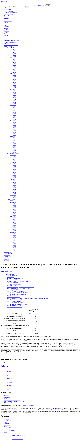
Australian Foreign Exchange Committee (14, 401)
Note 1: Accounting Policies (14, 284)
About (11, 200)
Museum (6, 398)
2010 (14, 75)
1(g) (30, 313)
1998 (14, 93)
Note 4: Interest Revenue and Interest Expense (18, 288)
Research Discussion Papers (11, 45)
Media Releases (8, 21)
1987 (14, 110)
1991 (14, 103)
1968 (14, 140)
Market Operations (8, 11)
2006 (14, 80)
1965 (14, 145)
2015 (14, 66)
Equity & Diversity (11, 199)
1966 (14, 143)
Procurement (7, 425)
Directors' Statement (12, 275)
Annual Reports (8, 46)
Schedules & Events (9, 428)
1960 (14, 152)
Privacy (6, 422)
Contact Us (6, 35)
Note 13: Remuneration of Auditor (15, 301)
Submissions (7, 255)
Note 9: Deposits (11, 295)
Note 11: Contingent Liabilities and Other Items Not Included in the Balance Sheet (27, 298)
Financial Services (8, 17)
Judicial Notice (7, 420)
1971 (14, 135)
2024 (14, 52)
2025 (14, 50)
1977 (14, 126)
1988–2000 (13, 232)
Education (6, 31)
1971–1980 (13, 120)
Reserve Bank (10, 47)
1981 (14, 119)
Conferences (7, 259)
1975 (14, 129)
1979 (14, 123)
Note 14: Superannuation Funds (15, 302)
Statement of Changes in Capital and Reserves (18, 281)
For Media (6, 419)
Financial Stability (8, 14)
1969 (14, 139)
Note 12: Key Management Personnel (16, 300)
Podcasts (6, 258)
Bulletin (6, 43)
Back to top (6, 356)
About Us (6, 18)
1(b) (30, 326)
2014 (14, 67)
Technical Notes (8, 253)
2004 (14, 83)
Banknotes (6, 15)
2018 (14, 62)
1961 (14, 150)
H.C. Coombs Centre (9, 403)
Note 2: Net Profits (11, 285)
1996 (14, 96)
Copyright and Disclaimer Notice (59, 408)
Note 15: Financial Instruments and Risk (17, 304)
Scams (5, 432)
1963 (14, 148)
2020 (14, 59)
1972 (14, 133)
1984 (14, 115)
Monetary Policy (8, 9)
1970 (14, 138)
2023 (14, 53)
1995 (14, 98)
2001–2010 (13, 73)
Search (26, 7)
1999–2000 (13, 195)
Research (6, 28)
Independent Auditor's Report (14, 307)
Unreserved (7, 397)
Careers (6, 32)
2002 (14, 86)
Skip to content (4, 1)
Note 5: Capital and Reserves (14, 290)
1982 (14, 118)
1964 (14, 146)
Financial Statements (9, 274)
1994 (14, 99)
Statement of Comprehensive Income (16, 278)
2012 (14, 70)
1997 (14, 95)
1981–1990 (13, 105)
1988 (14, 109)
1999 (14, 92)
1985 (14, 113)
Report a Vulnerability (9, 430)
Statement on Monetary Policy (11, 40)
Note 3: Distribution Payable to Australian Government (20, 287)
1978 (14, 125)
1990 (14, 106)
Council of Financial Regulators (12, 400)
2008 (14, 78)
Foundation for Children (29, 405)
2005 (14, 82)
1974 (14, 130)
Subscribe (3, 362)
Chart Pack (6, 26)
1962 (14, 149)
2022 (14, 55)
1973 (14, 132)
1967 (14, 142)
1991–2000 (13, 89)
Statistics (6, 25)
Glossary (6, 426)
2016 (14, 65)
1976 (14, 128)
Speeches (6, 22)
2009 (14, 76)
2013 (14, 69)
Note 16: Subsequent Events (14, 305)
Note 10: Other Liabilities (13, 297)
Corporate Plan (7, 252)
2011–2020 (13, 57)
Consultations (7, 256)
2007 (14, 79)
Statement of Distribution (13, 280)
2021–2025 (13, 49)
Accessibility (7, 423)
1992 (14, 102)
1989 (14, 108)
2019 (14, 60)
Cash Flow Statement (12, 282)
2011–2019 (13, 202)
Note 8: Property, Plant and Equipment (16, 294)
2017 (14, 63)
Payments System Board (13, 153)
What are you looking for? (7, 7)
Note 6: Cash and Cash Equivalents (16, 291)
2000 (14, 90)
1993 (14, 100)
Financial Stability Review (10, 42)
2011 (14, 72)
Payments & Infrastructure (10, 12)
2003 (14, 85)
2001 (14, 88)
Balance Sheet (10, 277)
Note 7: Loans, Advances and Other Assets (17, 292)
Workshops (6, 260)
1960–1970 (13, 136)
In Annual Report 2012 (8, 271)
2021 (14, 56)
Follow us (4, 366)
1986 (14, 112)
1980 (14, 122)
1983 (14, 116)
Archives (6, 29)
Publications (7, 24)
